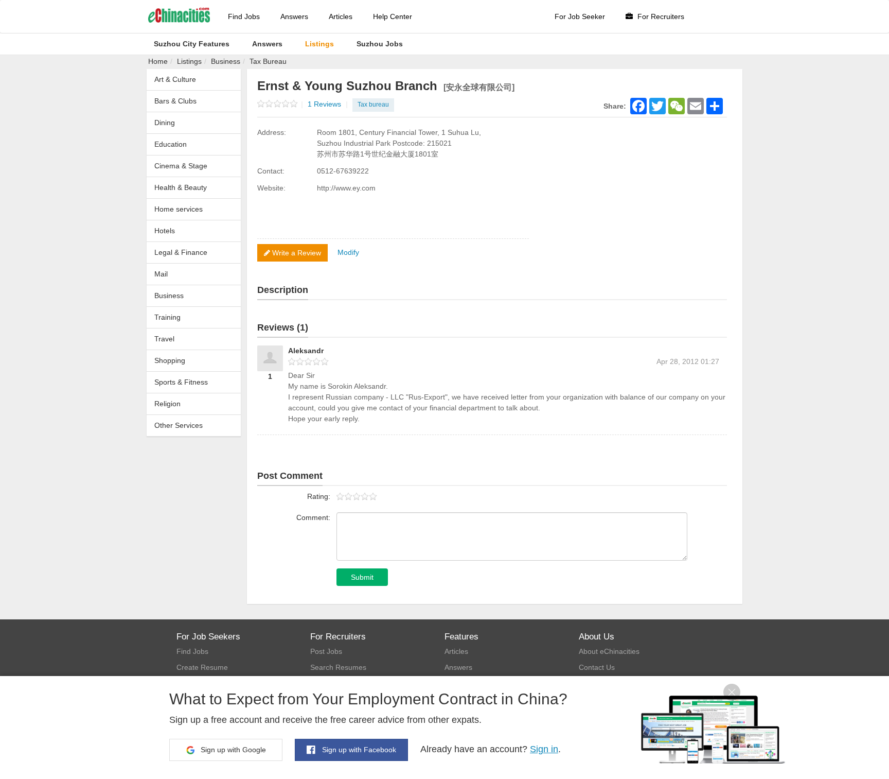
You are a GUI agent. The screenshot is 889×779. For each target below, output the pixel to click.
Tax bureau (373, 104)
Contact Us (597, 667)
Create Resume (202, 667)
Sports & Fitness (181, 382)
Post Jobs (326, 651)
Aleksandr (306, 351)
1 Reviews (328, 104)
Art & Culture (175, 79)
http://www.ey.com (346, 188)
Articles (340, 16)
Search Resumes (338, 667)
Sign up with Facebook (358, 750)
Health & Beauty (180, 187)
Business (225, 61)
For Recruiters (659, 16)
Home (158, 61)
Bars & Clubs (175, 101)
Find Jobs (244, 16)
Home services (178, 209)
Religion (167, 404)
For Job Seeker (580, 16)
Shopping (169, 360)
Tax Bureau (268, 61)
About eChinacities (609, 651)
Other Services (178, 425)
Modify (348, 252)
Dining (164, 122)
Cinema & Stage (180, 166)
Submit (362, 577)
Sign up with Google (232, 750)
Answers (294, 16)
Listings (189, 61)
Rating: (318, 496)
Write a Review (295, 253)
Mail (161, 274)
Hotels (164, 231)
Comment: (313, 517)
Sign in (544, 749)
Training (167, 317)
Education (170, 144)
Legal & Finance (180, 252)
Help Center (392, 16)
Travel (164, 339)
